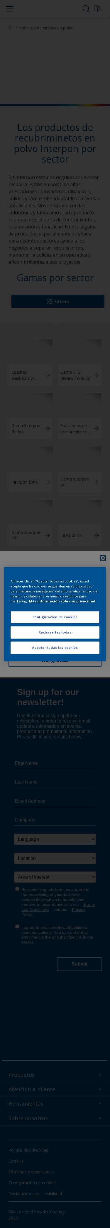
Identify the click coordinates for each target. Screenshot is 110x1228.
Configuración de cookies (55, 617)
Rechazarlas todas (55, 632)
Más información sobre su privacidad (62, 601)
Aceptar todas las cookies (55, 647)
